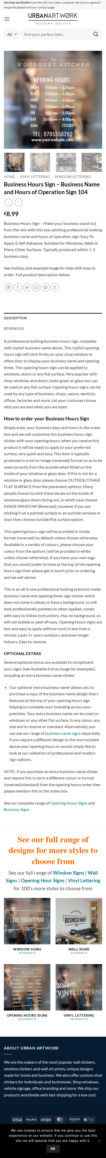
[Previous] (12, 100)
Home (9, 177)
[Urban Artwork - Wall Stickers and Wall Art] (53, 19)
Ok (53, 1149)
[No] (99, 1142)
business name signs (63, 733)
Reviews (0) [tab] (14, 328)
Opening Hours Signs (68, 802)
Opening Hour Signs (42, 880)
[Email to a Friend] (36, 287)
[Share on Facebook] (18, 287)
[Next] (93, 100)
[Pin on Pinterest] (45, 287)
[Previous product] (18, 202)
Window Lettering (73, 177)
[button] (7, 19)
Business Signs (17, 809)
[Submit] (96, 34)
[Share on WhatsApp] (8, 287)
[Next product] (8, 202)
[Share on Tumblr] (55, 287)
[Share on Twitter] (27, 287)
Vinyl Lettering (35, 177)
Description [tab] (15, 318)
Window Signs (68, 873)
